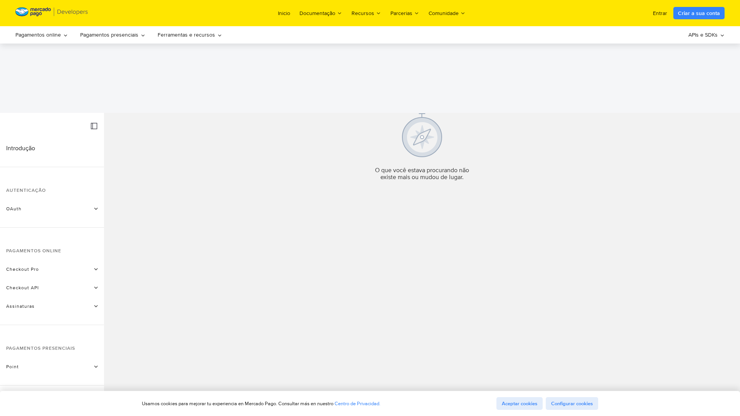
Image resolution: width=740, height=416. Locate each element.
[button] (94, 126)
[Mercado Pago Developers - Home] (51, 13)
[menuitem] (41, 35)
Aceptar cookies (519, 403)
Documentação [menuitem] (317, 13)
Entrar (660, 13)
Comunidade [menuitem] (444, 13)
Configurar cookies (572, 403)
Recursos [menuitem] (363, 13)
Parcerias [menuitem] (401, 13)
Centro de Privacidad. (357, 403)
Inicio (284, 13)
